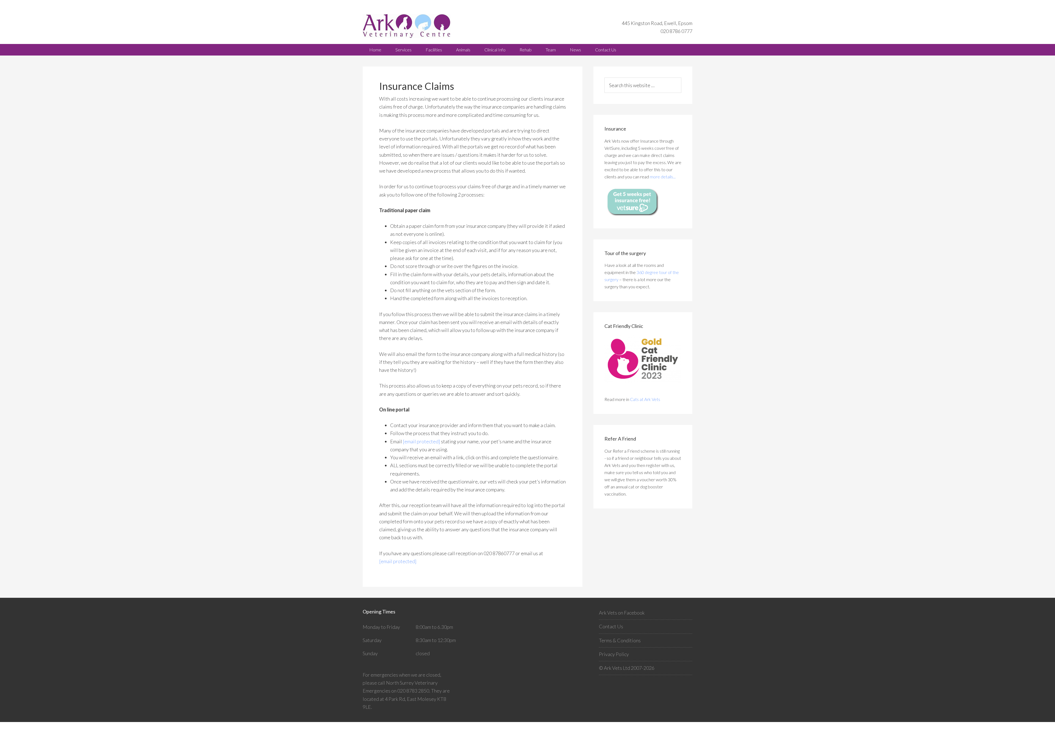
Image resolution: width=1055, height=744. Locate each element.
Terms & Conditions (620, 640)
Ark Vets (412, 26)
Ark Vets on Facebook (622, 613)
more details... (663, 176)
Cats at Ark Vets (645, 399)
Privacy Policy (614, 654)
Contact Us (611, 626)
